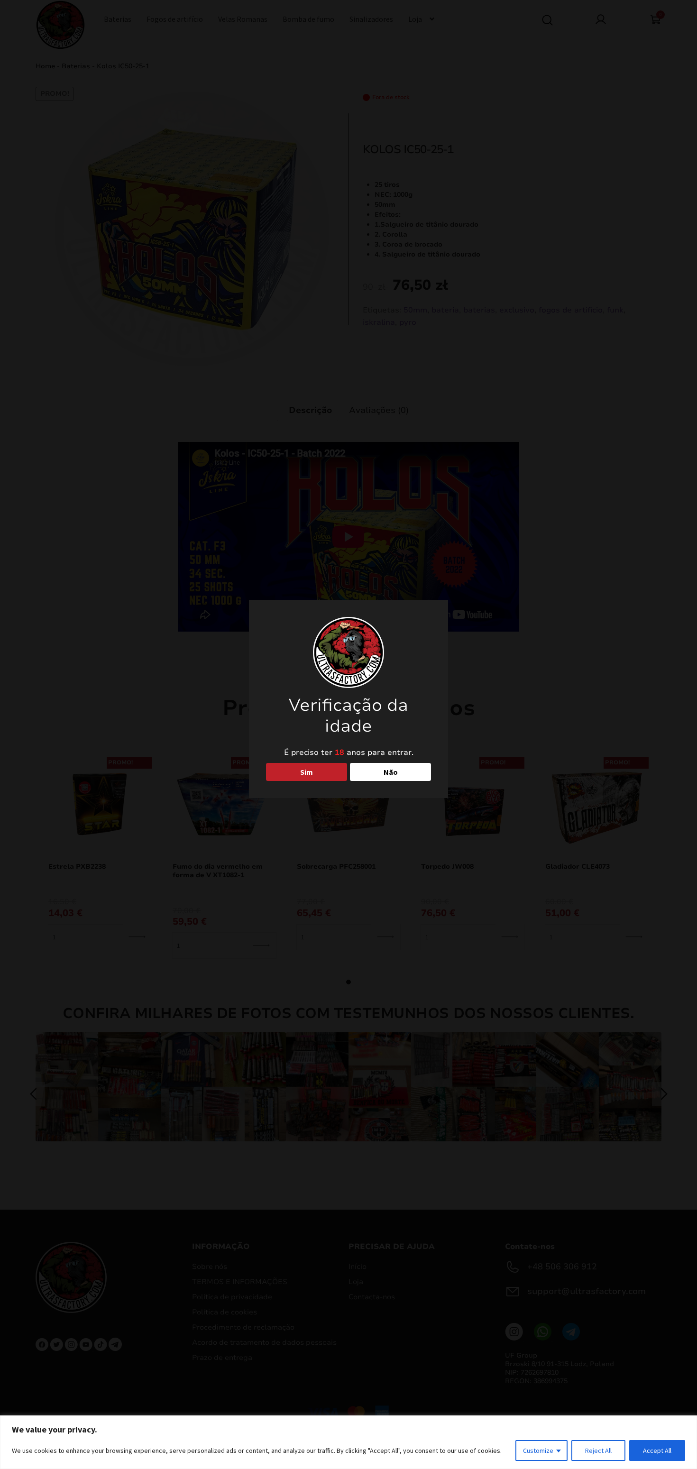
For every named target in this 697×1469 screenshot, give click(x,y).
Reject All (598, 1450)
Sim (306, 772)
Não (391, 772)
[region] (348, 1442)
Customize (538, 1450)
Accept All (657, 1450)
